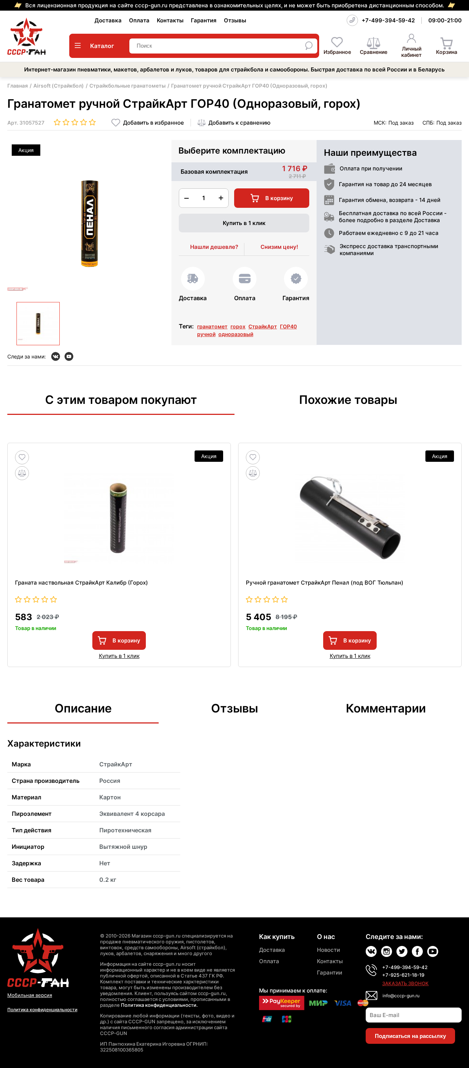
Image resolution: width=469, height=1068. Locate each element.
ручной (206, 334)
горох (237, 326)
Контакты (170, 20)
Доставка (108, 20)
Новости (328, 949)
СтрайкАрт (262, 326)
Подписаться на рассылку (410, 1036)
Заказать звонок (405, 983)
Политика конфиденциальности (42, 1009)
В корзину (126, 640)
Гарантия (204, 20)
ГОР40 (288, 326)
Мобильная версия (29, 995)
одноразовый (235, 334)
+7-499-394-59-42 (388, 20)
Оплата (139, 20)
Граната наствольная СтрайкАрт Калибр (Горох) (81, 582)
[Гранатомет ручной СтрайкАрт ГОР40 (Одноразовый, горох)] (38, 323)
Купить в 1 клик (244, 223)
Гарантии (329, 972)
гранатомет (212, 326)
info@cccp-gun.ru (401, 995)
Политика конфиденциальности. (159, 1005)
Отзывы (235, 20)
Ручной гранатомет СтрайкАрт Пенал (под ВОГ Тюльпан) (324, 582)
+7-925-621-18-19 (403, 975)
